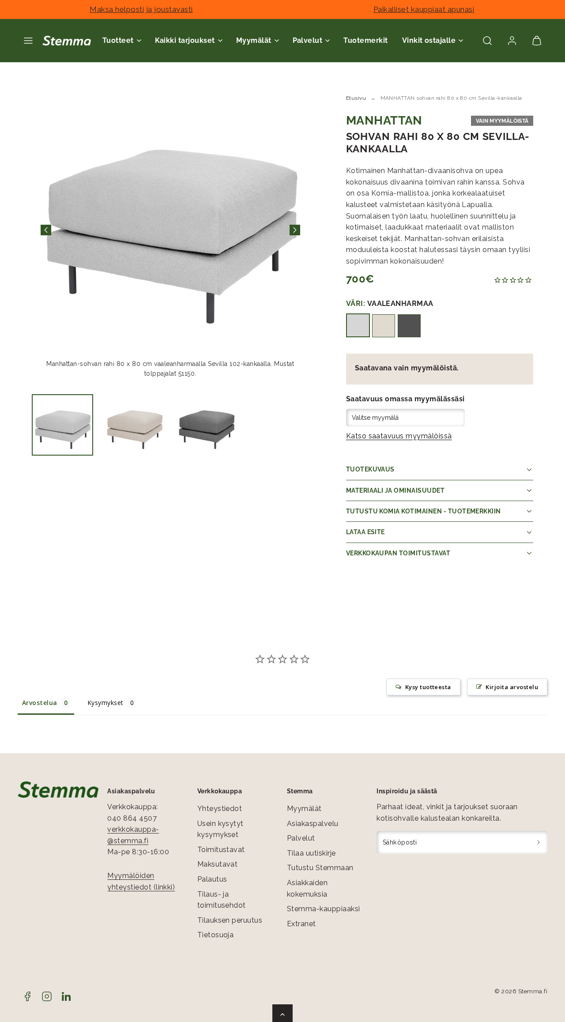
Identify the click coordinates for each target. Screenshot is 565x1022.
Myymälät (304, 808)
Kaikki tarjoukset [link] (185, 40)
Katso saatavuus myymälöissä (399, 436)
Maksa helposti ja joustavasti (141, 9)
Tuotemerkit (365, 40)
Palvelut (301, 838)
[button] (28, 40)
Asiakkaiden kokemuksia (307, 888)
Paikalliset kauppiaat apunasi (424, 9)
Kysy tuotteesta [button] (428, 687)
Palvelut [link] (308, 40)
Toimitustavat (221, 849)
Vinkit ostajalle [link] (429, 40)
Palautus (212, 879)
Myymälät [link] (253, 40)
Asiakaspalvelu (313, 823)
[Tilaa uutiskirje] (538, 842)
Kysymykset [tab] (105, 702)
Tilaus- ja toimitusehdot (221, 900)
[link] (512, 40)
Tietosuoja (215, 935)
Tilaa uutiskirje (311, 853)
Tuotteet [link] (118, 40)
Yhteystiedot (219, 808)
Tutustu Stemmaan (320, 868)
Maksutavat (217, 864)
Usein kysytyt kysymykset (220, 829)
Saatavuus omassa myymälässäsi (405, 399)
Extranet (301, 924)
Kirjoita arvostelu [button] (512, 687)
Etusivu (356, 98)
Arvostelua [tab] (39, 702)
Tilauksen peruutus (230, 920)
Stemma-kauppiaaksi (323, 909)
